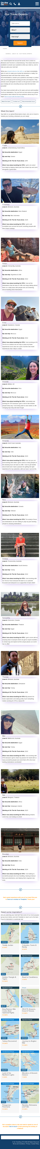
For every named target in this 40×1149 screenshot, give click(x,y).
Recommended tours (28, 101)
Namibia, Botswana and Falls (29, 1106)
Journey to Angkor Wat (29, 1042)
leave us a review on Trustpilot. (17, 899)
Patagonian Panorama (6, 1106)
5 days (4, 1077)
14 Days (5, 1043)
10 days (5, 981)
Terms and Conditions (19, 1144)
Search (20, 43)
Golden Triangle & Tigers (9, 978)
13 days (5, 1015)
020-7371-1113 (18, 1138)
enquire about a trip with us (15, 71)
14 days (24, 1045)
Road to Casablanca (30, 977)
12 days (5, 1109)
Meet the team (6, 101)
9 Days (24, 979)
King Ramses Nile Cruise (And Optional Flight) (9, 1011)
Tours (5, 48)
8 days (24, 949)
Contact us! (16, 101)
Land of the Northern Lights (8, 1074)
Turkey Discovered (9, 1041)
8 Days (4, 947)
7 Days (24, 1077)
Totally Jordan (7, 945)
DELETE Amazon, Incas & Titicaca (29, 1010)
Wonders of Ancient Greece (29, 1074)
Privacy (28, 1144)
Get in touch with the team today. (14, 96)
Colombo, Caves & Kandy (29, 946)
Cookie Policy (35, 1144)
